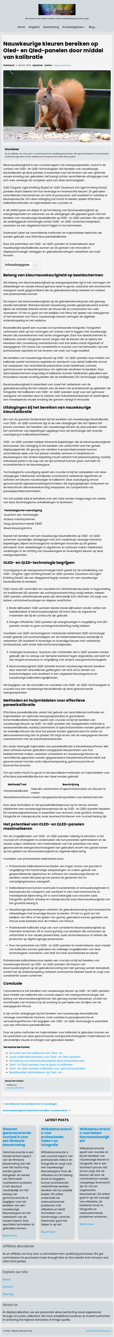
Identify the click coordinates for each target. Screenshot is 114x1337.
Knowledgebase (73, 27)
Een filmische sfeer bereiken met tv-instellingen (31, 1104)
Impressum (105, 1330)
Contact (8, 1287)
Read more (10, 1235)
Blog (91, 27)
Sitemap (8, 1294)
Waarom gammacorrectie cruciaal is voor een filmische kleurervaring (17, 1137)
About (6, 1279)
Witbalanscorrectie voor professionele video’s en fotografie (56, 1137)
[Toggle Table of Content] (34, 265)
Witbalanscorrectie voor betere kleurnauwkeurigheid (95, 1135)
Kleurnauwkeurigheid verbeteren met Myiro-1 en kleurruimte (35, 1110)
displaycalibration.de (21, 1330)
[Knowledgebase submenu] (84, 27)
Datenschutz (92, 1330)
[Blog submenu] (95, 27)
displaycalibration (62, 65)
